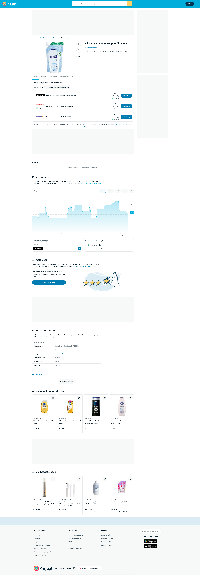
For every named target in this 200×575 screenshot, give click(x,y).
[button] (78, 44)
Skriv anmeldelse (91, 48)
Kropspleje (56, 38)
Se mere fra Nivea (38, 374)
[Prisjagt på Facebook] (74, 568)
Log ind (189, 4)
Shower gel (66, 38)
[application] (83, 215)
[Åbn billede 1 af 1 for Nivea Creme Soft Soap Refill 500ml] (54, 57)
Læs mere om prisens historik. (91, 183)
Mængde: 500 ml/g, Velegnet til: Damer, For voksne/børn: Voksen (107, 51)
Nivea (57, 350)
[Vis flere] (34, 95)
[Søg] (129, 3)
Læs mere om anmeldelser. (82, 266)
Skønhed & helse (45, 38)
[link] (44, 413)
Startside (35, 38)
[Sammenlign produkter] (78, 56)
